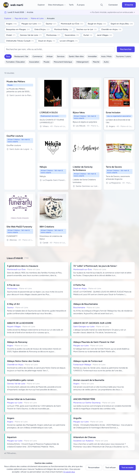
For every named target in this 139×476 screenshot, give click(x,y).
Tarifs (71, 5)
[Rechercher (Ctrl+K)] (101, 4)
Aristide (30, 12)
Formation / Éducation (15, 62)
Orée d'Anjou (42, 29)
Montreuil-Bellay (63, 29)
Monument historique (63, 62)
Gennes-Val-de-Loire (31, 35)
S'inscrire (129, 5)
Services (60, 56)
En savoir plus (69, 472)
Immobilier (92, 56)
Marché (96, 62)
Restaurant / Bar (21, 56)
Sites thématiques (56, 5)
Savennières (72, 35)
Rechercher (125, 49)
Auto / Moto (106, 56)
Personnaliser (94, 467)
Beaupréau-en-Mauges (18, 29)
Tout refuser (110, 467)
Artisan (50, 56)
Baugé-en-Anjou (97, 24)
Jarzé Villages (104, 35)
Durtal (87, 35)
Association (34, 62)
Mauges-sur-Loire (31, 24)
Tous (8, 56)
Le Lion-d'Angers (69, 41)
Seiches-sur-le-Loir (86, 29)
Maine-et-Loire (37, 18)
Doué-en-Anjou (46, 41)
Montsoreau (53, 35)
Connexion (113, 5)
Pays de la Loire (21, 18)
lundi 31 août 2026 (16, 12)
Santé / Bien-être (76, 56)
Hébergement (82, 62)
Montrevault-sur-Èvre (72, 24)
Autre (106, 62)
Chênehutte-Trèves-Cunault (20, 41)
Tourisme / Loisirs (123, 56)
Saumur (51, 24)
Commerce (37, 56)
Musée (46, 62)
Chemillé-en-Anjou (111, 29)
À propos (81, 5)
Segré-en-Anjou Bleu (122, 24)
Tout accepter (127, 467)
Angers (11, 24)
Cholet (10, 35)
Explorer (41, 5)
